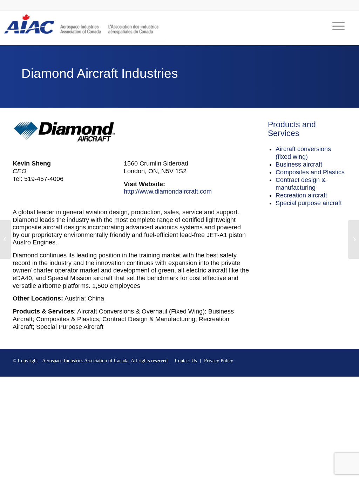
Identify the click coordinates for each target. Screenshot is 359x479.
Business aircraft (299, 164)
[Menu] (336, 26)
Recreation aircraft (301, 195)
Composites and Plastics (310, 172)
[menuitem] (336, 26)
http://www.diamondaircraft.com (168, 191)
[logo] (83, 26)
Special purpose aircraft (309, 203)
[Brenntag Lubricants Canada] (5, 239)
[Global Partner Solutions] (353, 239)
